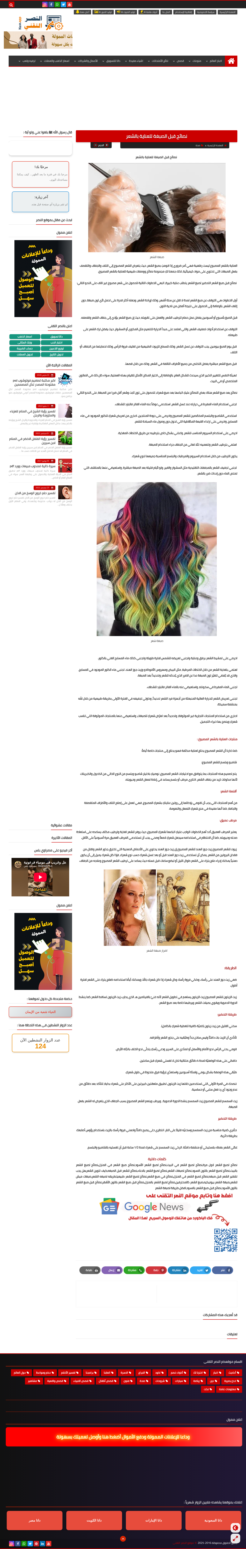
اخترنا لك (198, 1372)
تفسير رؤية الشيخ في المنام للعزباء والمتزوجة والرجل (32, 413)
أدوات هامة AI (150, 12)
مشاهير (32, 1380)
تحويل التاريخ (56, 354)
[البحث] (11, 4)
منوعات (197, 60)
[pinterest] (36, 1543)
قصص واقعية (55, 1380)
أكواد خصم (177, 1372)
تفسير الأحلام (68, 1372)
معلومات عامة (227, 1389)
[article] (118, 1294)
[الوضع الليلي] (235, 1528)
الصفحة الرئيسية (227, 12)
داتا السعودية (213, 1520)
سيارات (179, 1380)
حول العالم (20, 1372)
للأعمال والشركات (88, 60)
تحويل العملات (25, 354)
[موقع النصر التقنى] (41, 22)
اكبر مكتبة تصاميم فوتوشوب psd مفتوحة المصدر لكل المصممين (34, 382)
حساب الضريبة (25, 348)
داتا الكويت (94, 1520)
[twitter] (63, 4)
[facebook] (51, 4)
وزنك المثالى (25, 342)
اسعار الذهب (24, 336)
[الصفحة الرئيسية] (231, 61)
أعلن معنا (84, 12)
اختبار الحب (56, 342)
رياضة (196, 1380)
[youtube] (69, 4)
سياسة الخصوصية (205, 12)
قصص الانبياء (80, 1380)
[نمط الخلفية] (235, 1538)
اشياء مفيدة (136, 60)
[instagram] (45, 4)
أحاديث (232, 1372)
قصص (180, 60)
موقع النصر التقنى (183, 1543)
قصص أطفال (106, 1380)
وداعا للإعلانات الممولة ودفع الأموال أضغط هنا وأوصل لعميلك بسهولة (122, 1437)
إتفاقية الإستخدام (183, 12)
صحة (198, 145)
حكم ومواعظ (43, 1372)
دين (212, 1380)
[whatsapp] (57, 4)
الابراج (141, 1372)
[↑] (123, 1539)
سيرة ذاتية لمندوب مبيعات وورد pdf (32, 466)
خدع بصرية (230, 1380)
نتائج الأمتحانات (160, 60)
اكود (157, 1372)
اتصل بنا (166, 12)
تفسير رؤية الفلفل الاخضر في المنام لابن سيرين (32, 441)
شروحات (160, 1380)
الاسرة (124, 1372)
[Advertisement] (123, 101)
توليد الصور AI (105, 12)
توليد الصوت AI (128, 12)
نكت (206, 1389)
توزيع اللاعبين (56, 348)
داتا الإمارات (153, 1520)
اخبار (215, 1372)
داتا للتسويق (113, 60)
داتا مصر (35, 1520)
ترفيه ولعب (28, 60)
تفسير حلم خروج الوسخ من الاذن (35, 493)
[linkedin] (42, 1543)
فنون (126, 1380)
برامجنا (89, 1372)
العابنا (107, 1372)
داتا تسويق (57, 336)
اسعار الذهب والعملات (56, 60)
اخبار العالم (216, 60)
